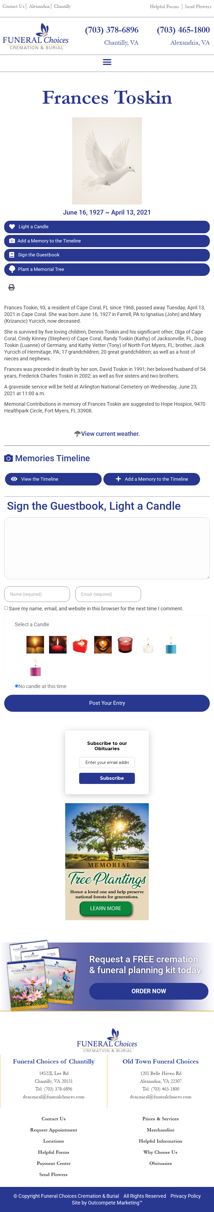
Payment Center (53, 1163)
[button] (107, 62)
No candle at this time (42, 686)
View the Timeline (39, 479)
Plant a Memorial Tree (41, 269)
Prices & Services (160, 1119)
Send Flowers (198, 6)
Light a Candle (33, 226)
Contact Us (14, 6)
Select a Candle (32, 624)
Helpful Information (160, 1141)
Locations (53, 1141)
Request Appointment (53, 1130)
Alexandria (39, 6)
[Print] (11, 287)
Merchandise (160, 1130)
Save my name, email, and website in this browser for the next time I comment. (96, 608)
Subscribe (112, 778)
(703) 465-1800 (183, 30)
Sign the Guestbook (38, 255)
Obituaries (160, 1163)
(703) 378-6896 (111, 30)
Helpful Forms (164, 6)
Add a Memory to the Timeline (49, 241)
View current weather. (110, 433)
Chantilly (62, 6)
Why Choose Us (160, 1152)
